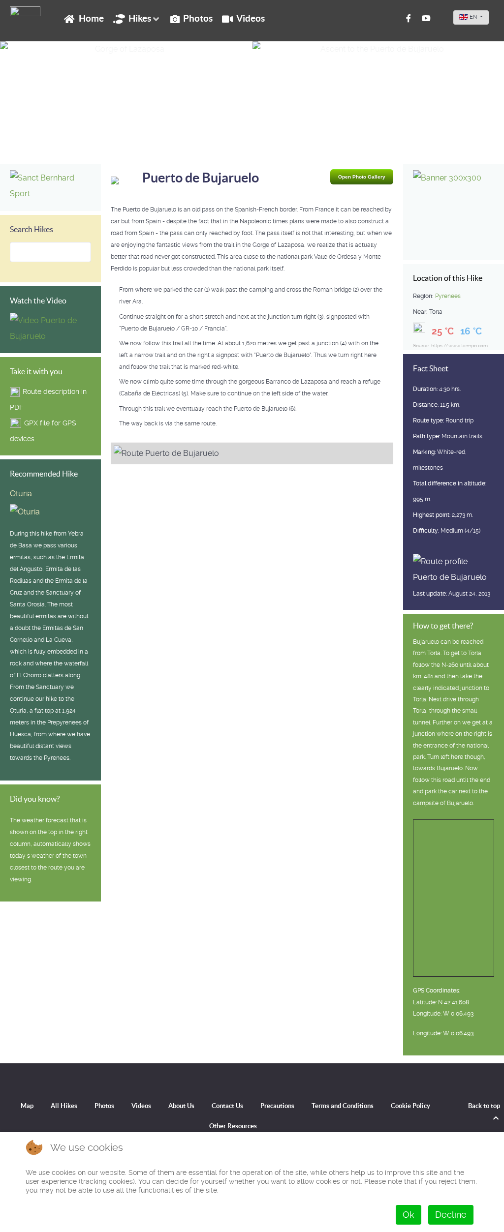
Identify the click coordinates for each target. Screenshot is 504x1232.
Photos (104, 1106)
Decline (451, 1214)
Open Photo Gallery (361, 177)
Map (27, 1106)
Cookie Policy (410, 1106)
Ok (408, 1214)
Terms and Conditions (343, 1106)
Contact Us (227, 1106)
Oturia (21, 493)
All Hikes (64, 1106)
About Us (181, 1106)
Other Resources (233, 1126)
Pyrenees (448, 296)
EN (473, 17)
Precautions (277, 1106)
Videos (141, 1106)
